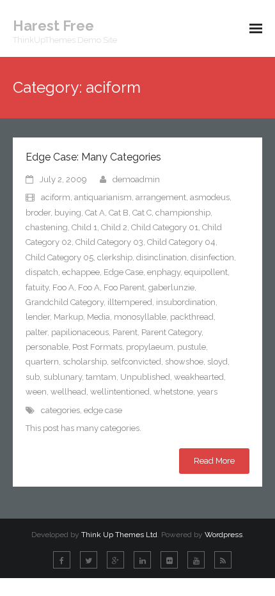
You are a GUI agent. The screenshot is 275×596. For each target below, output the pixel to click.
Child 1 (84, 227)
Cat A (95, 212)
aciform (55, 197)
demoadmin (136, 179)
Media (98, 317)
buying (67, 212)
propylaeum (149, 347)
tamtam (101, 377)
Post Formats (97, 347)
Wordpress (223, 534)
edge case (103, 410)
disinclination (161, 257)
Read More (214, 461)
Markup (68, 317)
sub (33, 377)
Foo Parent (124, 287)
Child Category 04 (181, 242)
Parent (125, 332)
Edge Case (123, 272)
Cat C (142, 212)
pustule (191, 347)
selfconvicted (136, 361)
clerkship (114, 257)
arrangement (161, 197)
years (207, 391)
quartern (42, 361)
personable (47, 347)
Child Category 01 (164, 227)
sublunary (62, 377)
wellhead (68, 391)
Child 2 (114, 227)
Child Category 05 (59, 257)
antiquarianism (103, 197)
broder (38, 212)
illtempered (129, 302)
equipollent (206, 272)
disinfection (212, 257)
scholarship (85, 361)
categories (60, 410)
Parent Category (171, 332)
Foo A (63, 287)
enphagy (163, 272)
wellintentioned (120, 391)
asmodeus (210, 197)
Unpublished (145, 377)
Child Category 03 (109, 242)
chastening (47, 227)
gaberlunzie (171, 287)
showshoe (184, 361)
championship (182, 212)
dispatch (42, 272)
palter (36, 332)
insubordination (186, 302)
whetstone (173, 391)
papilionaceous (80, 332)
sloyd (217, 361)
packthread (192, 317)
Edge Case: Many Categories (93, 157)
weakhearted (199, 377)
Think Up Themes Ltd (119, 534)
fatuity (37, 287)
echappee (81, 272)
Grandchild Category (65, 302)
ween (36, 391)
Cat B (119, 212)
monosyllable (140, 317)
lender (38, 317)
